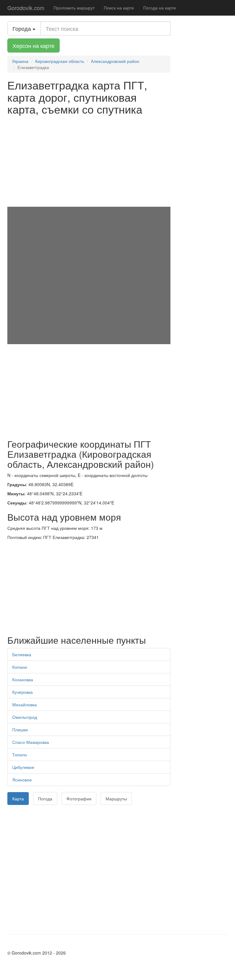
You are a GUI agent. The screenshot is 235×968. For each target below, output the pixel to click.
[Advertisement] (88, 161)
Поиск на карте (119, 8)
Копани (19, 667)
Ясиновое (22, 780)
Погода (45, 798)
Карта (18, 798)
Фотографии (78, 798)
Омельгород (24, 717)
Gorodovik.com (25, 8)
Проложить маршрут (74, 8)
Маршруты (116, 798)
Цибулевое (23, 767)
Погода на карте (159, 8)
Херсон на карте (33, 45)
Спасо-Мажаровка (30, 742)
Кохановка (22, 679)
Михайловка (24, 704)
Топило (19, 754)
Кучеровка (22, 692)
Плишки (20, 729)
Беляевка (21, 654)
